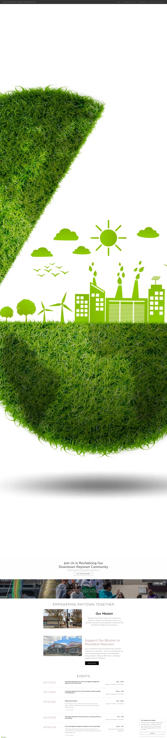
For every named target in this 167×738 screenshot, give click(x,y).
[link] (19, 2)
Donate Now (92, 663)
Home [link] (119, 2)
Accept (152, 733)
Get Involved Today (83, 573)
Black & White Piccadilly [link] (156, 2)
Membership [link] (142, 2)
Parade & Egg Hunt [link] (130, 2)
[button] (69, 710)
